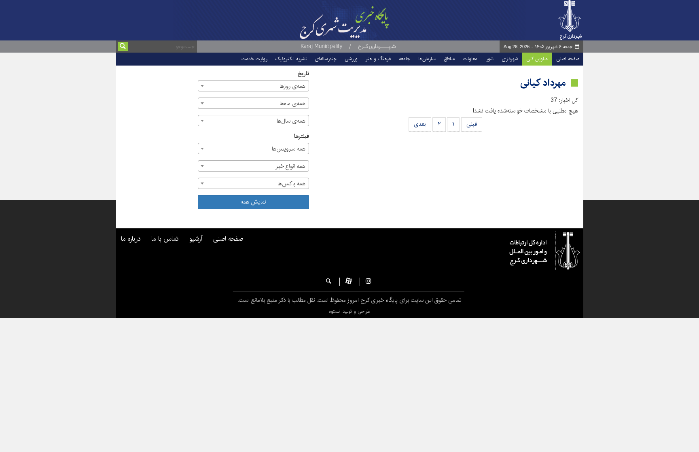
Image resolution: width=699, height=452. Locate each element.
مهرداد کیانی (543, 83)
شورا (489, 59)
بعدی (420, 124)
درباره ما (130, 239)
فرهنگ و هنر (378, 59)
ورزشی (351, 59)
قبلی (471, 124)
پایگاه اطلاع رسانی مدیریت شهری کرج (364, 20)
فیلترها (301, 136)
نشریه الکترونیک (291, 59)
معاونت (470, 59)
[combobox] (253, 85)
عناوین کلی (537, 59)
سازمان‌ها (427, 59)
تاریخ (303, 74)
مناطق (449, 59)
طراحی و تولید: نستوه (349, 311)
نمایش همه (253, 202)
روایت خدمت (254, 59)
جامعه (404, 59)
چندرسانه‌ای (326, 59)
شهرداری (510, 59)
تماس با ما (164, 239)
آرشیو (195, 239)
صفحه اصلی (567, 59)
